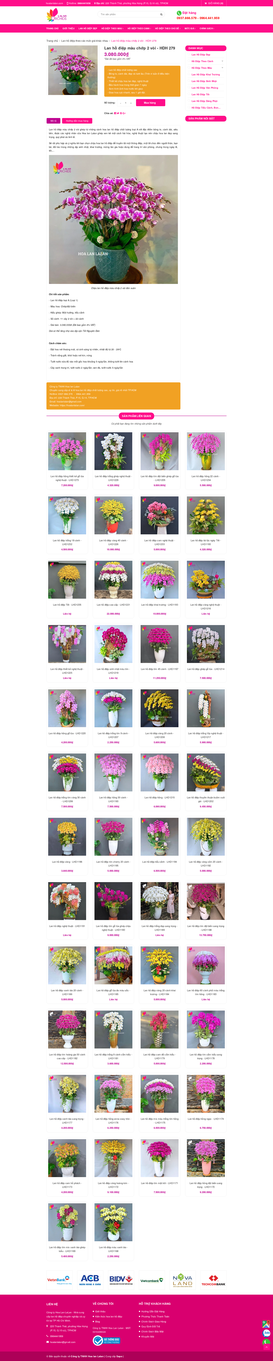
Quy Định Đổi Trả (150, 1326)
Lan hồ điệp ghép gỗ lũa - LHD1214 (205, 669)
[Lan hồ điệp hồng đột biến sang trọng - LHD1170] (206, 1158)
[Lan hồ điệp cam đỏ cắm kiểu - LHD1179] (159, 1029)
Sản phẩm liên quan (136, 416)
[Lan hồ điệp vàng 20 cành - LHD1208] (159, 708)
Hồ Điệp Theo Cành (202, 61)
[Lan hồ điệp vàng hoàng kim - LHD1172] (113, 1158)
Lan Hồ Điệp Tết (201, 94)
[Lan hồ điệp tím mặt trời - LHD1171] (159, 1158)
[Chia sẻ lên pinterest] (121, 113)
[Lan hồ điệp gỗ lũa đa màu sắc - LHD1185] (113, 965)
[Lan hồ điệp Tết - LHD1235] (67, 579)
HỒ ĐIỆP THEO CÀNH (139, 28)
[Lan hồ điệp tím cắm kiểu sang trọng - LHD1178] (206, 1029)
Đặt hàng (189, 12)
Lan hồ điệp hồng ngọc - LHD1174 (206, 1118)
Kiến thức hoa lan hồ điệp (108, 1316)
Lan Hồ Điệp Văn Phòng (205, 87)
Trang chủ (52, 28)
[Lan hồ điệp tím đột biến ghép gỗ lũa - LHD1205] (159, 451)
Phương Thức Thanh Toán (155, 1316)
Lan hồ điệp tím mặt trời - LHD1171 (159, 1183)
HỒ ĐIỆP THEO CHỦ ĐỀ (167, 28)
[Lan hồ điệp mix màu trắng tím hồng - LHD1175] (159, 1094)
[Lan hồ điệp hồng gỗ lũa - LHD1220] (67, 708)
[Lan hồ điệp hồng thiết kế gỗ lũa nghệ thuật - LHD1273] (67, 451)
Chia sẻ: (109, 113)
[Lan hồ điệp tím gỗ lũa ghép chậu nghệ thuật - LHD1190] (113, 901)
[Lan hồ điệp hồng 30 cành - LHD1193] (113, 772)
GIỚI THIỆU (68, 28)
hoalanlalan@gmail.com (63, 1342)
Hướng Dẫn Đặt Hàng (153, 1311)
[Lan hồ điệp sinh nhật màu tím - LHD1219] (113, 644)
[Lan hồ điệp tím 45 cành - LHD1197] (159, 644)
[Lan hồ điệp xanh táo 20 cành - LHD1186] (67, 965)
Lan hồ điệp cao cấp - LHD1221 (113, 604)
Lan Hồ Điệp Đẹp (201, 54)
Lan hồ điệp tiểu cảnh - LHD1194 (159, 861)
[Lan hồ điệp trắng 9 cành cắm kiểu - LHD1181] (113, 1029)
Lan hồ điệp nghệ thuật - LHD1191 (67, 926)
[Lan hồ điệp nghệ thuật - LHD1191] (67, 901)
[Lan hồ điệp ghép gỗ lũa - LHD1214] (206, 644)
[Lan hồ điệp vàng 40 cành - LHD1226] (113, 515)
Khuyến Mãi (147, 1336)
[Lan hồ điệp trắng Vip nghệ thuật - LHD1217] (206, 708)
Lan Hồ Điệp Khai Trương (206, 74)
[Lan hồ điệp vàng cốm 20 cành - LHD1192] (206, 836)
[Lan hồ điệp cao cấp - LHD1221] (113, 579)
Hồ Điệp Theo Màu (202, 67)
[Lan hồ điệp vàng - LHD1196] (67, 836)
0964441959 (84, 3)
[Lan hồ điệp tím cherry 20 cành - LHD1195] (113, 836)
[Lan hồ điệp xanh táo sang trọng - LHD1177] (67, 1094)
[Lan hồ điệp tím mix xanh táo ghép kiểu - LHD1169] (67, 1222)
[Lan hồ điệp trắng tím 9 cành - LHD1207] (113, 708)
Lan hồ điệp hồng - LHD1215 (160, 797)
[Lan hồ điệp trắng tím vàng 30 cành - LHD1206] (67, 772)
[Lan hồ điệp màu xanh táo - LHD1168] (113, 1222)
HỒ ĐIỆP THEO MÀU (112, 28)
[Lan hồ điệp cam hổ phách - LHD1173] (67, 1158)
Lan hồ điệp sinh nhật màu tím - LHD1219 (34, 1349)
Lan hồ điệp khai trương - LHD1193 (159, 604)
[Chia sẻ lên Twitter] (118, 113)
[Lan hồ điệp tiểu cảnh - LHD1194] (159, 836)
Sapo (119, 1356)
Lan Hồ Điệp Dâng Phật (205, 101)
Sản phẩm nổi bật (201, 118)
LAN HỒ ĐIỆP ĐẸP (88, 28)
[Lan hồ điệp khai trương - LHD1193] (159, 579)
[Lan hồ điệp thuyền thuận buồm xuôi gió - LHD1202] (206, 772)
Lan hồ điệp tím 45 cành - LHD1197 (159, 669)
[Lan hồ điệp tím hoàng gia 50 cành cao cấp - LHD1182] (67, 1029)
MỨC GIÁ (190, 28)
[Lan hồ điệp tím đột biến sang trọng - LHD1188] (206, 901)
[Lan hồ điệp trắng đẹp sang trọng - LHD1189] (159, 901)
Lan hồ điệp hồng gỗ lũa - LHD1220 (67, 733)
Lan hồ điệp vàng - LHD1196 (67, 861)
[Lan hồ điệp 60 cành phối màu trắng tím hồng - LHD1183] (206, 965)
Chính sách (206, 28)
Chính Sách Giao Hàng (153, 1321)
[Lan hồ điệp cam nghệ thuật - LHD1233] (159, 515)
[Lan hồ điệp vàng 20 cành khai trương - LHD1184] (159, 965)
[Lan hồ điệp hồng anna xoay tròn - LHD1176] (113, 1094)
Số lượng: (109, 102)
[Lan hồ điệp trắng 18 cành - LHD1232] (67, 515)
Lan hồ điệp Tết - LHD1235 (67, 604)
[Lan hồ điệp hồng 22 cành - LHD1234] (206, 451)
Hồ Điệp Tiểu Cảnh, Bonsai (207, 107)
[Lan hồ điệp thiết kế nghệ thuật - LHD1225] (67, 644)
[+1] (124, 113)
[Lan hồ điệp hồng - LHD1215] (159, 772)
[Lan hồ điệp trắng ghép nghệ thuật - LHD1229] (113, 451)
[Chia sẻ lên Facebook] (115, 113)
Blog (97, 1321)
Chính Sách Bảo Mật (152, 1331)
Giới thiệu (100, 1311)
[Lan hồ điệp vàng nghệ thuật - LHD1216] (206, 579)
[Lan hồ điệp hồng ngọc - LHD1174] (206, 1094)
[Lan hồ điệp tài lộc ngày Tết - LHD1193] (206, 515)
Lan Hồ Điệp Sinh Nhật (204, 81)
